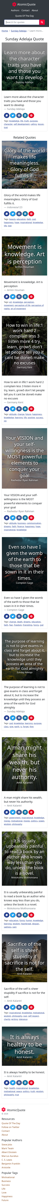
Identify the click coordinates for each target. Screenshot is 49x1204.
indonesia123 (14, 207)
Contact (26, 10)
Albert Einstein (9, 1152)
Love (4, 1192)
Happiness (7, 1196)
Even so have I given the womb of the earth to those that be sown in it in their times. (23, 602)
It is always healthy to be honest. (24, 1072)
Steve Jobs (7, 1144)
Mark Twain (8, 1148)
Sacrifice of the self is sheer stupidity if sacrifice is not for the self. (24, 993)
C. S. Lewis (7, 1159)
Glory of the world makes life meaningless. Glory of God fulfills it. (22, 199)
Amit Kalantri (14, 805)
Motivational (8, 1177)
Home (5, 30)
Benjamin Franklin (11, 1163)
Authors (15, 10)
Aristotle (6, 1167)
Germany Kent (15, 402)
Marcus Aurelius (10, 1156)
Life (3, 1188)
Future (5, 1200)
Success (6, 1184)
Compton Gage (15, 609)
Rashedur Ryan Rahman (20, 511)
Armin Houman (15, 290)
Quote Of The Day (24, 15)
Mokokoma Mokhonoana (21, 908)
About (35, 10)
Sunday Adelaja (19, 30)
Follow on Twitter (10, 1127)
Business (6, 1181)
